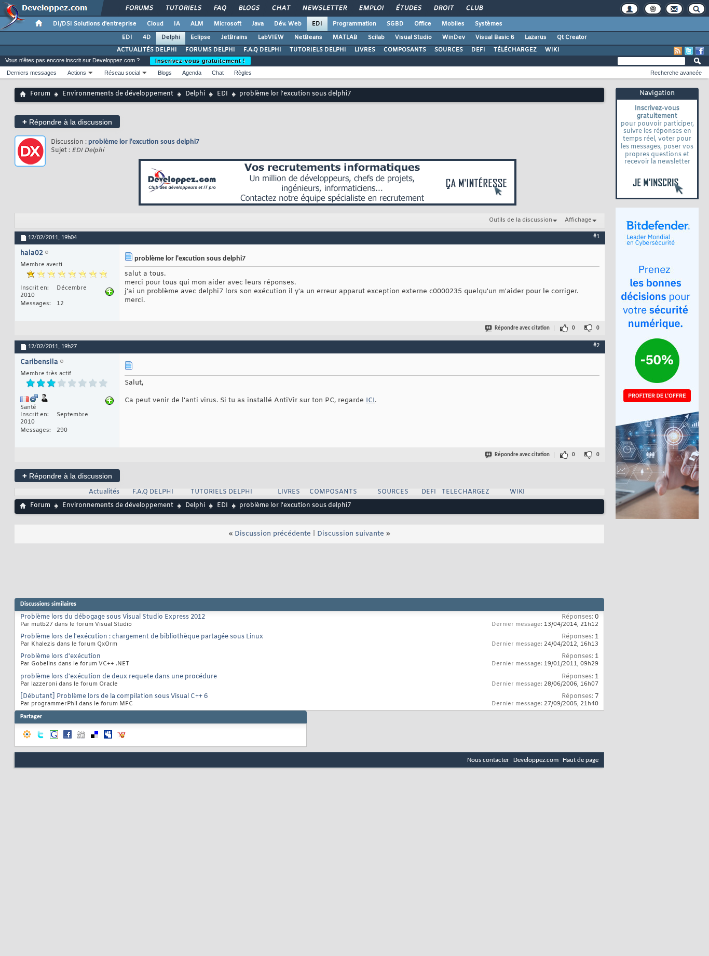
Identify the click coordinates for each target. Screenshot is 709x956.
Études (408, 8)
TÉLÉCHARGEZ (515, 49)
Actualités (104, 492)
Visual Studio (413, 37)
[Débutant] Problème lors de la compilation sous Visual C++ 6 (114, 696)
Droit (443, 8)
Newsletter (324, 8)
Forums (139, 8)
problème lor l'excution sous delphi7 (143, 142)
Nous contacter (488, 760)
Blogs (248, 8)
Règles (243, 73)
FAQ (219, 8)
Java (258, 24)
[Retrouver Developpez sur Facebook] (700, 51)
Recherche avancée (676, 73)
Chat (280, 8)
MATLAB (345, 37)
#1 (596, 237)
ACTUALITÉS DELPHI (147, 49)
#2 (596, 346)
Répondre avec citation (522, 328)
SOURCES (448, 49)
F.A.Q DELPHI (262, 49)
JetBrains (234, 37)
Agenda (191, 73)
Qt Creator (572, 37)
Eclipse (200, 37)
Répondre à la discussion (67, 121)
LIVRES (364, 49)
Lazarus (536, 37)
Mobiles (453, 24)
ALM (196, 24)
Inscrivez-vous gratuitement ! (200, 61)
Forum (40, 94)
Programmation (354, 24)
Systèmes (488, 24)
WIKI (552, 49)
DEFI (478, 49)
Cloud (155, 24)
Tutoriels (183, 8)
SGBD (395, 24)
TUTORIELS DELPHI (318, 49)
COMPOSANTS (405, 49)
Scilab (376, 37)
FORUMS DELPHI (210, 49)
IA (177, 24)
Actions (76, 73)
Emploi (371, 8)
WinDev (453, 37)
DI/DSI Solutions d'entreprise (95, 24)
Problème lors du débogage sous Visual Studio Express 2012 (112, 617)
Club (474, 8)
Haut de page (580, 760)
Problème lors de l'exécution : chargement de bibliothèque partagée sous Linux (141, 637)
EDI (317, 24)
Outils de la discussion (520, 220)
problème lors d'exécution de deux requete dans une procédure (118, 677)
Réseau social (122, 73)
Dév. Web (288, 24)
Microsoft (227, 24)
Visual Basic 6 (494, 37)
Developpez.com (535, 760)
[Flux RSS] (678, 51)
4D (147, 37)
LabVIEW (271, 37)
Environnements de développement (117, 94)
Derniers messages (32, 73)
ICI (370, 400)
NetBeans (308, 37)
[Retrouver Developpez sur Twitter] (689, 51)
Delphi (170, 37)
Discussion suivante (350, 533)
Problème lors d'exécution (60, 656)
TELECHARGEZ (465, 492)
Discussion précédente (273, 533)
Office (422, 24)
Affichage (578, 220)
